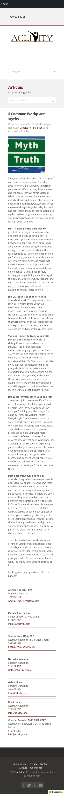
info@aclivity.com (17, 712)
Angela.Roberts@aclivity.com (23, 600)
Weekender (36, 767)
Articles (23, 767)
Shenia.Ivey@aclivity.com (21, 646)
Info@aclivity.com (17, 693)
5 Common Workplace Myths (26, 116)
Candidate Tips (28, 127)
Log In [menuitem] (4, 3)
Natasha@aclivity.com (19, 670)
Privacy (33, 763)
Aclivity (20, 772)
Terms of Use (20, 763)
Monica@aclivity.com (19, 623)
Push (39, 127)
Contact (44, 763)
